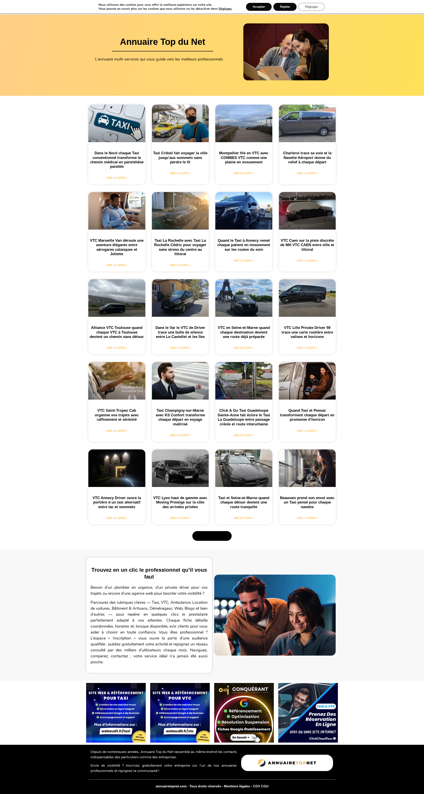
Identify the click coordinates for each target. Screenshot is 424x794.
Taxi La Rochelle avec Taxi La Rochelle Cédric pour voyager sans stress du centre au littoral (180, 247)
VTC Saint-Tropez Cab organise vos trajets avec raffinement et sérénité (117, 415)
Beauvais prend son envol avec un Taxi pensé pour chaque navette (307, 502)
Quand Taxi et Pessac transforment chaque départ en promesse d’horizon (307, 415)
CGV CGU (261, 786)
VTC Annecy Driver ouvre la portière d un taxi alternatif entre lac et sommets (117, 502)
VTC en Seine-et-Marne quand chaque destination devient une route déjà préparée (244, 332)
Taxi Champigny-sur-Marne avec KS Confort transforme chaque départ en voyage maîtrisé (180, 417)
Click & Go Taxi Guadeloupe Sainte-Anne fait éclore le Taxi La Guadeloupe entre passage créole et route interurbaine (244, 417)
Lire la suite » (116, 177)
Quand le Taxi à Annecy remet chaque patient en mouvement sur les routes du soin (243, 245)
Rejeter (285, 7)
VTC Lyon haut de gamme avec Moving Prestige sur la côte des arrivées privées (180, 502)
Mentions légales (237, 786)
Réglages (225, 9)
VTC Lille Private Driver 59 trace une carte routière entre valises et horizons (307, 332)
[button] (212, 536)
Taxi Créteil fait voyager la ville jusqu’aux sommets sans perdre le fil (180, 157)
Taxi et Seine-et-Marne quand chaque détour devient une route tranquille (243, 502)
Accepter (259, 7)
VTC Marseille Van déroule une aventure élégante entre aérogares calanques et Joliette (117, 247)
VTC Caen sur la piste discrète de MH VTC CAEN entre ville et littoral (307, 245)
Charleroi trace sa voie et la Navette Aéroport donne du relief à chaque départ (307, 157)
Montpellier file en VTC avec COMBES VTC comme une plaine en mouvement (243, 157)
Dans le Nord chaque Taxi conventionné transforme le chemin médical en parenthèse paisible (117, 160)
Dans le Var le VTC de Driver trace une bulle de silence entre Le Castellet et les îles (180, 332)
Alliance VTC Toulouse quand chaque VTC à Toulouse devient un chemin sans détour (117, 332)
